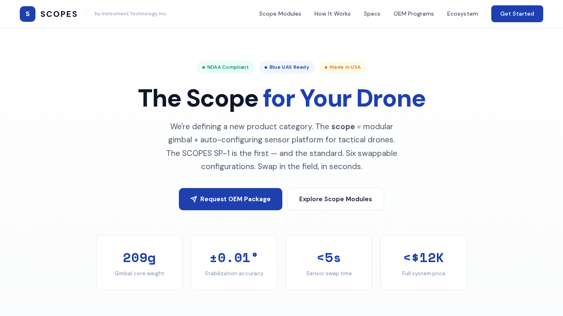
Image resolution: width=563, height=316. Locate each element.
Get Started (517, 13)
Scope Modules (280, 13)
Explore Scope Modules (335, 199)
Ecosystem (462, 13)
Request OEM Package (235, 199)
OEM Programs (414, 13)
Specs (372, 13)
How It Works (332, 13)
